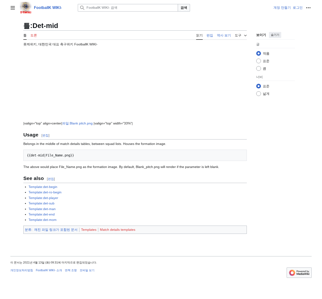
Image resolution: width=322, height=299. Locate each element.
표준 (266, 61)
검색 (184, 7)
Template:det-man (42, 209)
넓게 (266, 94)
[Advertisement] (135, 82)
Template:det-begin (43, 187)
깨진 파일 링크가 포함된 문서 (56, 229)
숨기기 (275, 34)
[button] (13, 8)
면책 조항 (71, 270)
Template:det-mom (43, 220)
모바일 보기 (87, 270)
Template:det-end (42, 214)
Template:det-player (43, 198)
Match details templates (117, 229)
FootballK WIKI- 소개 (49, 270)
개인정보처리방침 (21, 270)
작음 (266, 53)
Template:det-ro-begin (45, 192)
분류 (28, 229)
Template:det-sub (41, 203)
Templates (88, 229)
